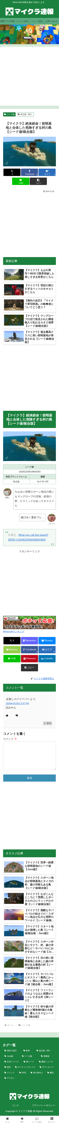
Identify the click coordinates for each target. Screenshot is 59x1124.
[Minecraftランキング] (29, 622)
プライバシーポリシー (43, 1105)
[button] (38, 181)
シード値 (11, 114)
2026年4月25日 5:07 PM (17, 703)
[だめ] (17, 715)
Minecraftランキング (13, 631)
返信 (49, 723)
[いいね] (7, 715)
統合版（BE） (26, 114)
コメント (10, 738)
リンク (15, 1105)
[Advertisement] (29, 76)
